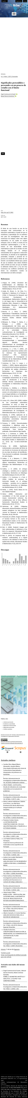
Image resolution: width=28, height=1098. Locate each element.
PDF (3, 153)
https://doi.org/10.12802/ (7, 212)
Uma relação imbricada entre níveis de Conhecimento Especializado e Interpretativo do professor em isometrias (14, 771)
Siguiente (17, 949)
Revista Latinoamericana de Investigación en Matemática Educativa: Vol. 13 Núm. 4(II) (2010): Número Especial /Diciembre (15, 907)
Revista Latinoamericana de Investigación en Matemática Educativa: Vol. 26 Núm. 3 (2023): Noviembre (15, 815)
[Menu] (14, 13)
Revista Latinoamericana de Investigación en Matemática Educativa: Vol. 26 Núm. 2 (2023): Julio (15, 888)
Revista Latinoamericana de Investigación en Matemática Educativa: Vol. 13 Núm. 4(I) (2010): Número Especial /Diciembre (15, 924)
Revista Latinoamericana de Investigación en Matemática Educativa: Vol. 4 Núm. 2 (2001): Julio (15, 834)
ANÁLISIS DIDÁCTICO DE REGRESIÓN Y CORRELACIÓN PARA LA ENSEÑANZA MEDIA (15, 863)
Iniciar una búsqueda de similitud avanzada (13, 955)
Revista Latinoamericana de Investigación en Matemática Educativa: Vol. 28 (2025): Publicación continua (15, 780)
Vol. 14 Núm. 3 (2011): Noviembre (9, 76)
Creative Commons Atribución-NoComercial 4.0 (12, 743)
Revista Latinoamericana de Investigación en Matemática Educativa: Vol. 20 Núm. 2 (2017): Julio (15, 797)
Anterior (3, 949)
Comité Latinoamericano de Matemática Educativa (14, 1083)
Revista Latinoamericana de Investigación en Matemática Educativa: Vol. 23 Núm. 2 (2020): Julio (15, 853)
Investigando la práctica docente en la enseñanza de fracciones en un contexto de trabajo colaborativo (14, 880)
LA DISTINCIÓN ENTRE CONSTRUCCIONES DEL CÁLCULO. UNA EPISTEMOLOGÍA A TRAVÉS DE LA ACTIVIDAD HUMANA (15, 825)
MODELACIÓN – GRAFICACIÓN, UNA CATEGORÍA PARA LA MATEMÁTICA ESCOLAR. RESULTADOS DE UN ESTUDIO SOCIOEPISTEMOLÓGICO (14, 897)
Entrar (25, 1)
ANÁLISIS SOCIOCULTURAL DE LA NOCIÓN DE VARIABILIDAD (13, 916)
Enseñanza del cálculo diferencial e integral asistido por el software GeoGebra (13, 807)
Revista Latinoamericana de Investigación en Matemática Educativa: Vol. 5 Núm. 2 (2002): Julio (15, 987)
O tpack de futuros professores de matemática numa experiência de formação (13, 844)
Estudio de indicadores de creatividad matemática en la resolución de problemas (14, 789)
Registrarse (19, 1)
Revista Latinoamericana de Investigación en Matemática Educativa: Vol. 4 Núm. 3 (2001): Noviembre (15, 944)
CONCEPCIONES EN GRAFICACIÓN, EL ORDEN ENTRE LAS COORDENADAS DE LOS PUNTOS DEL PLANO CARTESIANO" (15, 934)
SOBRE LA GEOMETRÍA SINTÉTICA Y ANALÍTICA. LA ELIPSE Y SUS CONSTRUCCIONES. (14, 978)
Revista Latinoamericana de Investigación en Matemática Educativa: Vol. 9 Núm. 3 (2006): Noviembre (15, 871)
